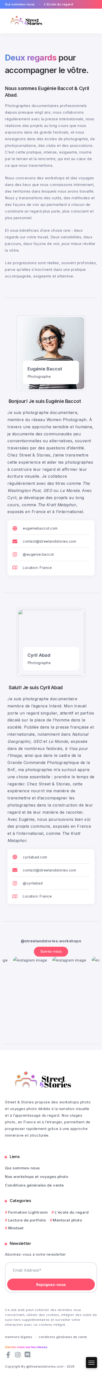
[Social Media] (8, 1355)
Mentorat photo (67, 1220)
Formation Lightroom (28, 1212)
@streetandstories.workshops (51, 941)
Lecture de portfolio (27, 1220)
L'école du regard (72, 1212)
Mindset (16, 1228)
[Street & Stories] (27, 20)
